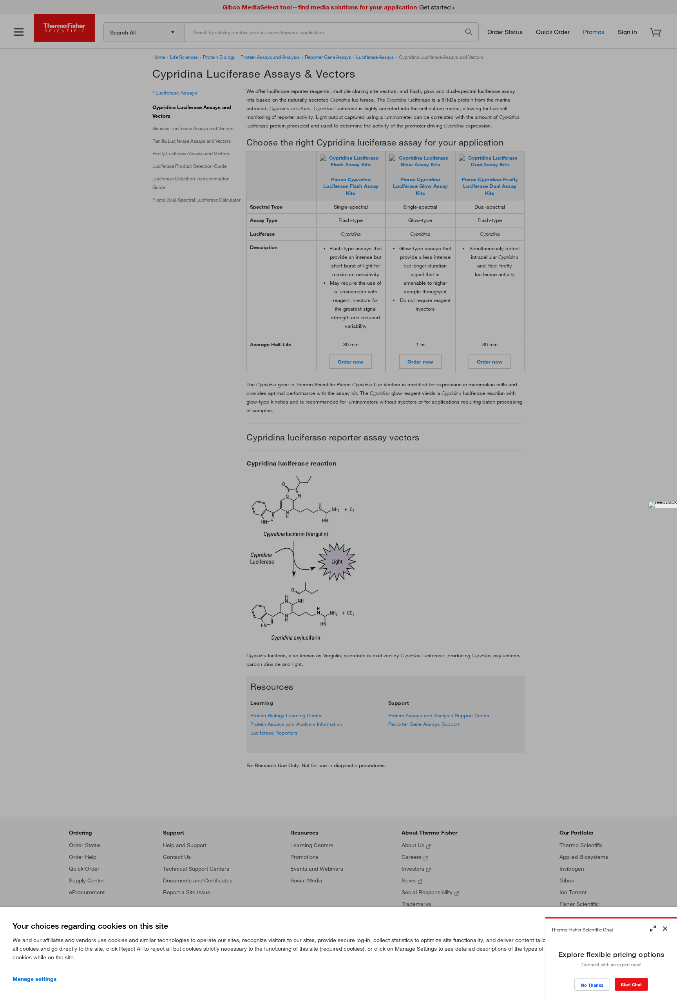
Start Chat (631, 985)
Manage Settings (35, 978)
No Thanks (592, 985)
